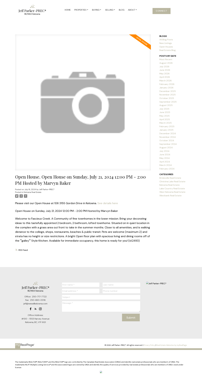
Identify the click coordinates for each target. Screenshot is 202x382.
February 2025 (166, 126)
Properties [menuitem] (80, 9)
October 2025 (166, 98)
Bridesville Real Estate (170, 177)
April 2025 (164, 119)
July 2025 (164, 108)
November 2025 (167, 94)
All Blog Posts (166, 39)
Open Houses (166, 46)
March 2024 (165, 165)
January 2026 (166, 87)
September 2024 (168, 144)
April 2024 (164, 161)
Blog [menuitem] (121, 9)
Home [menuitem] (68, 9)
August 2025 (166, 105)
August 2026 (166, 63)
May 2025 (164, 115)
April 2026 (164, 77)
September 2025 (168, 101)
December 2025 (167, 91)
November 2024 (167, 137)
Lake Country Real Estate (172, 188)
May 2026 (164, 73)
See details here (107, 203)
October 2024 (166, 140)
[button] (162, 11)
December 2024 (167, 133)
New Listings (165, 43)
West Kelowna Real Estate (172, 192)
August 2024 (166, 147)
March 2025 (165, 122)
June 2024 (164, 154)
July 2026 (164, 66)
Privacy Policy (149, 345)
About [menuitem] (131, 9)
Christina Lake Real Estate (172, 181)
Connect (161, 11)
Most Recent (165, 59)
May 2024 (164, 158)
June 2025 (164, 112)
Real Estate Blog (167, 50)
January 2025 (166, 129)
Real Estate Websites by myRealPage (171, 345)
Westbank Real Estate (170, 195)
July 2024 (164, 151)
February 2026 (166, 84)
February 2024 (167, 168)
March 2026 (165, 80)
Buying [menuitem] (95, 9)
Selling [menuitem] (109, 9)
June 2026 (164, 70)
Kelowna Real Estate (32, 192)
